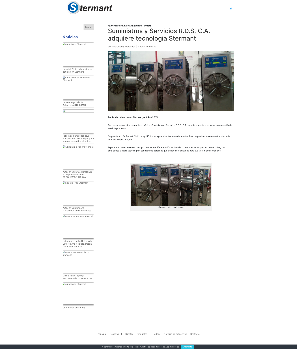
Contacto (195, 334)
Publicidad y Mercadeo (123, 46)
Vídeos (157, 334)
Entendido (187, 347)
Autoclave (151, 46)
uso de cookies (172, 347)
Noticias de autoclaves (175, 334)
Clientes (129, 334)
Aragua (141, 46)
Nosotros (114, 334)
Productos (142, 334)
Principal (102, 334)
